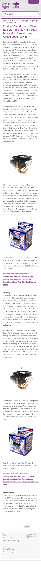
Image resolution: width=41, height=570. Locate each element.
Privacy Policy (8, 552)
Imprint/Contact (8, 549)
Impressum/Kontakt (10, 538)
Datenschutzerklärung (11, 540)
